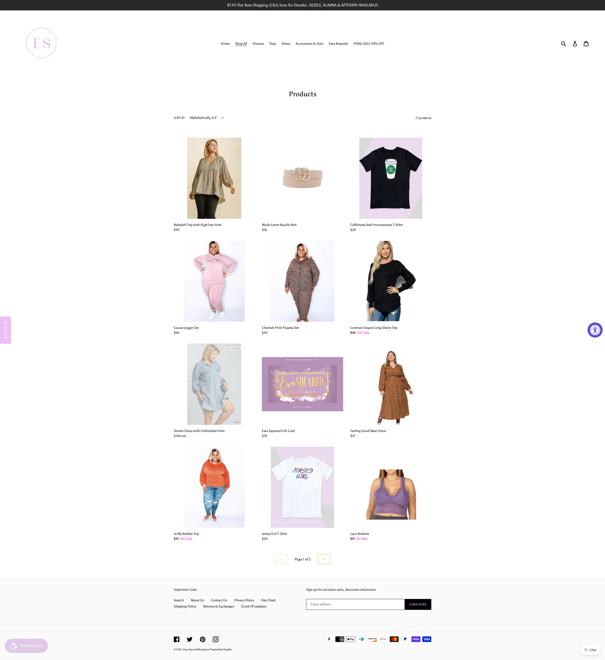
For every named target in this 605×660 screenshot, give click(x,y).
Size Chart (268, 600)
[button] (5, 330)
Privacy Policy (244, 600)
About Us (197, 600)
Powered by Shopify (221, 649)
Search (179, 600)
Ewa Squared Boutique (196, 649)
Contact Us (219, 600)
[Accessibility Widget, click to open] (595, 330)
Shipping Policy (185, 606)
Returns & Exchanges (218, 606)
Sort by (179, 117)
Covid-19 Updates (253, 606)
